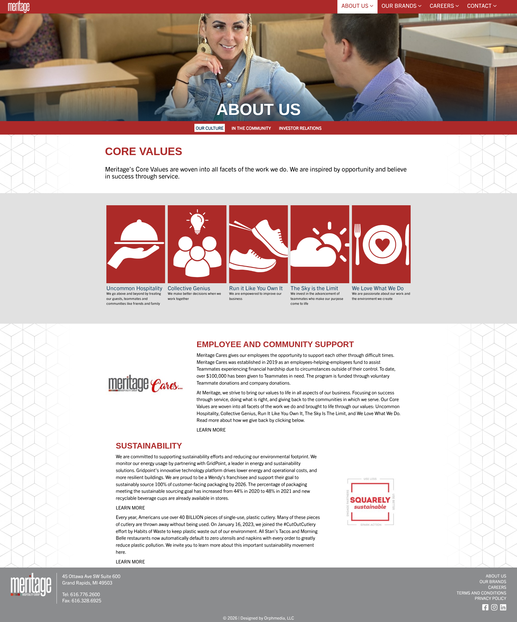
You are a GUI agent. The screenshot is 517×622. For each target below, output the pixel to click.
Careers (442, 5)
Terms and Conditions (481, 592)
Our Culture (209, 128)
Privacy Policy (490, 598)
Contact (480, 5)
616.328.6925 (86, 600)
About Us (355, 5)
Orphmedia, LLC (279, 617)
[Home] (18, 7)
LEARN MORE (211, 429)
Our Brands (400, 5)
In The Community (251, 128)
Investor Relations (300, 128)
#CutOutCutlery (300, 524)
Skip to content (19, 25)
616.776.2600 (85, 594)
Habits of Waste (150, 531)
